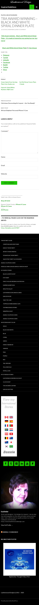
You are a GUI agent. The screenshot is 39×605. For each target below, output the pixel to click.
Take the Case (7, 300)
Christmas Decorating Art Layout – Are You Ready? (18, 102)
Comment (5, 131)
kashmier (11, 29)
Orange (5, 348)
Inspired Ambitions (8, 7)
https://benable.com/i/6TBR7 (10, 228)
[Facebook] (5, 463)
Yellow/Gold (7, 367)
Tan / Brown (7, 363)
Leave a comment (20, 29)
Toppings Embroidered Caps (11, 304)
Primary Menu (36, 7)
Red (4, 359)
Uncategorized (11, 15)
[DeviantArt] (32, 463)
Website (4, 174)
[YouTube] (27, 463)
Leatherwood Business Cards (12, 292)
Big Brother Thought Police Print (19, 577)
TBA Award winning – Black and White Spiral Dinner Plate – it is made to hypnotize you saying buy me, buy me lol (19, 38)
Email (3, 165)
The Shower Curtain (9, 385)
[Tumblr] (11, 463)
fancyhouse (33, 48)
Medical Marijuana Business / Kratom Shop (14, 266)
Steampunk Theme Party (10, 255)
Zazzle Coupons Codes (8, 263)
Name (3, 157)
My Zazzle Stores (6, 270)
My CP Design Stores (7, 374)
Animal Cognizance (10, 532)
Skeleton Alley (7, 289)
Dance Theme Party (9, 248)
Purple (5, 356)
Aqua (4, 326)
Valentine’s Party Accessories (12, 259)
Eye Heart (6, 277)
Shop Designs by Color (8, 322)
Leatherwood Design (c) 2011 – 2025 (12, 592)
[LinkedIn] (22, 463)
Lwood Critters (8, 389)
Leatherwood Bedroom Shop (12, 378)
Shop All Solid (5, 201)
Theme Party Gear (6, 240)
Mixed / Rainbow (8, 344)
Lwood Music (7, 296)
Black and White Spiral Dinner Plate (14, 48)
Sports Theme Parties (9, 251)
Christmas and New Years (11, 244)
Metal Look (6, 371)
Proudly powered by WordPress (9, 601)
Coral (5, 337)
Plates (3, 15)
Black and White (8, 330)
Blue (4, 333)
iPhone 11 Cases (6, 206)
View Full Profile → (7, 525)
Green (5, 341)
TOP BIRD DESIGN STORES (10, 307)
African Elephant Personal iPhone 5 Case (14, 109)
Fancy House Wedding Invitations (13, 281)
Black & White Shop (9, 274)
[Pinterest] (16, 463)
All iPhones (4, 210)
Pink (4, 352)
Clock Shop (6, 382)
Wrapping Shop (8, 311)
